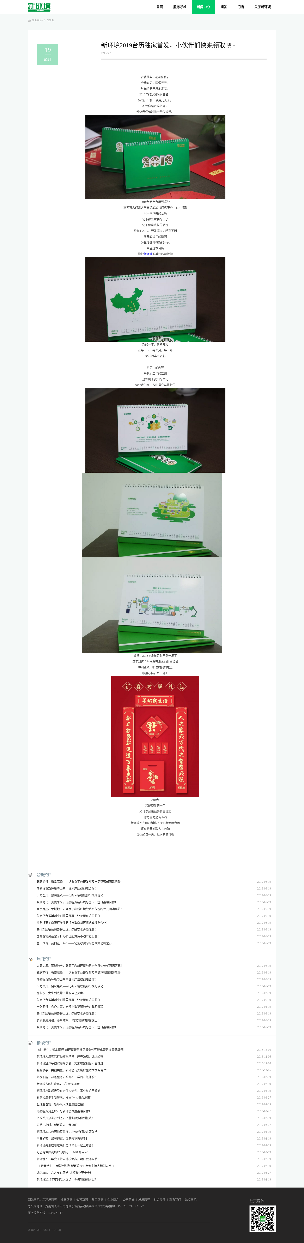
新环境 (148, 254)
